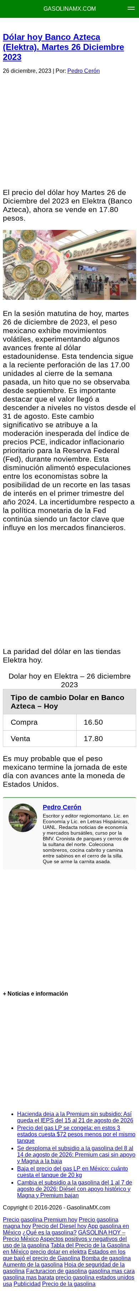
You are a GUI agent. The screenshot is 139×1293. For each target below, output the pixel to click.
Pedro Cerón (83, 71)
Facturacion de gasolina (56, 1271)
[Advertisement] (69, 130)
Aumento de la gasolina (33, 1265)
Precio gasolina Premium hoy (40, 1220)
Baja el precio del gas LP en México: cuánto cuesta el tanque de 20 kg (72, 1172)
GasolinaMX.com (69, 9)
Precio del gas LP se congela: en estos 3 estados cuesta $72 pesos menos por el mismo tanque (76, 1134)
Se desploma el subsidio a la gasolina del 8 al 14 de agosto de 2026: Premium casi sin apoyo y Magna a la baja (76, 1154)
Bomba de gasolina (106, 1258)
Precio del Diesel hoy (59, 1226)
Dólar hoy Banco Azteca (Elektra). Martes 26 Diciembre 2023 (63, 47)
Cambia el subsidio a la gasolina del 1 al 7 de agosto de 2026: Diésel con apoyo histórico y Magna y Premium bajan (74, 1188)
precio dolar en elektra (58, 1252)
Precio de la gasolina (69, 1284)
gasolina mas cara (111, 1271)
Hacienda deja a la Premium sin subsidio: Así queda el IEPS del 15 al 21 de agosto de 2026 (75, 1117)
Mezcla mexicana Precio (72, 25)
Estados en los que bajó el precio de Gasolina (64, 1255)
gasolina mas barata (28, 1277)
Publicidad (27, 1284)
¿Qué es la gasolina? (49, 1232)
